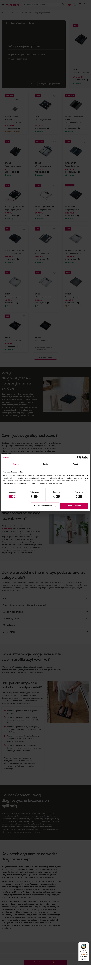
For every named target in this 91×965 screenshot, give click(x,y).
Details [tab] (45, 464)
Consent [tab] (15, 464)
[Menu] (87, 943)
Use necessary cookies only (45, 506)
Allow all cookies (74, 506)
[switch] (34, 496)
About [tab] (75, 464)
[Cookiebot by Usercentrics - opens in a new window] (78, 457)
